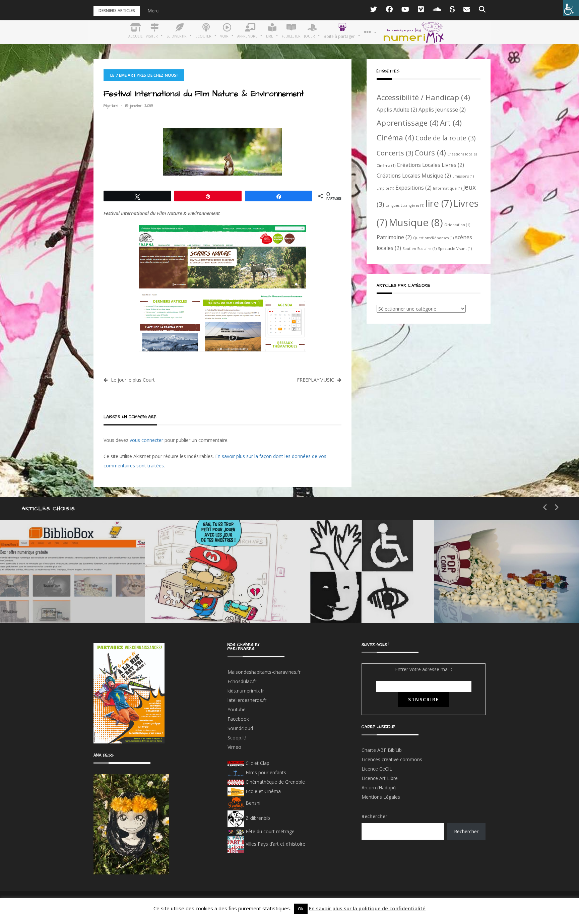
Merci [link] (153, 10)
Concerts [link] (395, 152)
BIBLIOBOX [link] (48, 602)
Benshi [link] (253, 803)
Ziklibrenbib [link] (257, 818)
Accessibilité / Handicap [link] (423, 97)
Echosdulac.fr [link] (242, 681)
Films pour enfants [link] (265, 772)
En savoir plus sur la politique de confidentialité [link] (367, 908)
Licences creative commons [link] (393, 759)
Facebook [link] (238, 719)
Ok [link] (301, 909)
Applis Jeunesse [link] (442, 109)
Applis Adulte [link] (397, 109)
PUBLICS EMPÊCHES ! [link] (359, 602)
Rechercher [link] (466, 831)
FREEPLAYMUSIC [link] (315, 380)
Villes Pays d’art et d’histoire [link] (274, 844)
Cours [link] (430, 152)
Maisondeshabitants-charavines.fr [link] (264, 672)
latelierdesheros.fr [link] (247, 700)
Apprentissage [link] (408, 123)
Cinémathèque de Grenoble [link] (274, 782)
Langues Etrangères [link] (404, 205)
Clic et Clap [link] (256, 763)
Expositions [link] (413, 187)
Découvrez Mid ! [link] (203, 602)
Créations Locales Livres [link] (430, 165)
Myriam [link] (111, 106)
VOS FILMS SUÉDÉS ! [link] (504, 602)
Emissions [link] (463, 176)
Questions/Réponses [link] (433, 238)
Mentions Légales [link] (381, 797)
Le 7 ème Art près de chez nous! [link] (144, 75)
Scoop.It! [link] (237, 737)
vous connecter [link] (146, 440)
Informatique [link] (447, 188)
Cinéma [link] (395, 137)
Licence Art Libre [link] (380, 778)
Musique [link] (416, 222)
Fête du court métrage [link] (269, 831)
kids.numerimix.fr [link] (246, 690)
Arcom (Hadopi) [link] (379, 787)
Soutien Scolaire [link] (419, 248)
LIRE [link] (329, 578)
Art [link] (451, 123)
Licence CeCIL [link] (377, 769)
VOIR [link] (187, 578)
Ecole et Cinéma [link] (262, 791)
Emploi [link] (385, 188)
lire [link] (439, 203)
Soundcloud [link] (240, 728)
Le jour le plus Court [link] (133, 380)
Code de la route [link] (445, 137)
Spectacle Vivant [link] (455, 248)
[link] (571, 8)
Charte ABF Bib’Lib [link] (382, 750)
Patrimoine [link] (394, 237)
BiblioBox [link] (62, 578)
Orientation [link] (457, 224)
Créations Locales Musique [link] (414, 175)
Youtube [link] (237, 709)
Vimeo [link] (234, 747)
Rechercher (374, 816)
